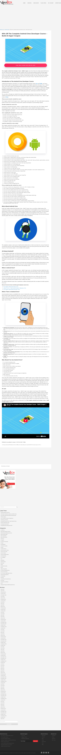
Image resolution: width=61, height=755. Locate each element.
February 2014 (3, 708)
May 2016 (2, 669)
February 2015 (3, 691)
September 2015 (3, 681)
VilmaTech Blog (7, 29)
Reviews (2, 577)
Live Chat (23, 735)
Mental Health (3, 561)
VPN (2, 583)
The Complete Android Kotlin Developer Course (11, 289)
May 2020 (2, 615)
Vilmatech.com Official (4, 581)
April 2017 (2, 668)
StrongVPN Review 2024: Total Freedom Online (8, 521)
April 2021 (2, 605)
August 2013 (3, 717)
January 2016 (3, 675)
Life (1, 558)
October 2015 (3, 679)
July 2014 (2, 701)
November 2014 (3, 695)
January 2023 (3, 600)
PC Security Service (4, 571)
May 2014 (2, 704)
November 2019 (3, 623)
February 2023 (3, 599)
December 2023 (3, 595)
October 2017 (3, 659)
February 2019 (3, 636)
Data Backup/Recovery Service (6, 744)
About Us (53, 738)
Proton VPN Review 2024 (5, 522)
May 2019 (2, 632)
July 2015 (2, 684)
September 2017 (3, 661)
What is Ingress (3, 516)
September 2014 (3, 698)
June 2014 (2, 702)
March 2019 (3, 635)
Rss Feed (53, 740)
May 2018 (2, 649)
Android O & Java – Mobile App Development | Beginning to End (14, 288)
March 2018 (3, 652)
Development (3, 544)
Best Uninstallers (3, 535)
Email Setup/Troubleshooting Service (7, 743)
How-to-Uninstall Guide (5, 554)
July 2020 (2, 612)
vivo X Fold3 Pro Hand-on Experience (7, 518)
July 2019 (2, 629)
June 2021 (2, 602)
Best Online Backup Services (5, 531)
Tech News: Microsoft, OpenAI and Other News (8, 515)
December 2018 (3, 639)
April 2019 (2, 633)
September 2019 (3, 626)
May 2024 (2, 589)
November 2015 (3, 678)
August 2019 (3, 628)
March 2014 (3, 707)
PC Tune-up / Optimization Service (6, 573)
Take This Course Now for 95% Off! (25, 65)
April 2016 (2, 671)
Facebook (53, 735)
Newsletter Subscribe (25, 738)
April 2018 (2, 651)
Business (2, 538)
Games (2, 547)
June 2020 (2, 613)
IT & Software (3, 557)
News (2, 567)
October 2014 (3, 697)
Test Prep (2, 580)
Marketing (2, 560)
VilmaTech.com (2, 29)
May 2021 (2, 603)
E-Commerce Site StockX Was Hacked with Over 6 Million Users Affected (13, 444)
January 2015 (3, 692)
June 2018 (2, 648)
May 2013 (2, 718)
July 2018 (2, 646)
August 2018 (3, 645)
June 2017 (2, 665)
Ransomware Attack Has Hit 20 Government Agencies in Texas (32, 444)
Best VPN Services (4, 537)
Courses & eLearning (4, 541)
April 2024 (2, 590)
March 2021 (3, 606)
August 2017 (3, 662)
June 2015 (2, 685)
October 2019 (3, 625)
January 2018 (3, 655)
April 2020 (2, 616)
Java (37, 83)
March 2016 (3, 672)
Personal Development (4, 574)
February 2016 (3, 674)
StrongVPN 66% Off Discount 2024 (6, 525)
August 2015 (3, 682)
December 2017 (3, 656)
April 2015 (2, 688)
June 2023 (2, 596)
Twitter (53, 737)
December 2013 (3, 711)
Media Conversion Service (5, 746)
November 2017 (3, 658)
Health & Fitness (3, 548)
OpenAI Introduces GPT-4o (5, 512)
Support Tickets (24, 737)
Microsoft (2, 563)
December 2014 (3, 694)
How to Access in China (5, 550)
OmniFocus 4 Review (4, 519)
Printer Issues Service (5, 741)
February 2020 (3, 619)
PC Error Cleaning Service (5, 570)
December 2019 (3, 622)
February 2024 (3, 592)
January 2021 (3, 609)
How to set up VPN (4, 551)
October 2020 (3, 610)
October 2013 (3, 714)
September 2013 (3, 715)
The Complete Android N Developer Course (10, 286)
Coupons (2, 540)
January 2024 (3, 593)
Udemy (6, 97)
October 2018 (3, 642)
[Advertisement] (30, 15)
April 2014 (2, 705)
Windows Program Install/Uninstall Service (8, 584)
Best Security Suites (4, 534)
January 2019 (3, 638)
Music (2, 564)
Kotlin (41, 83)
